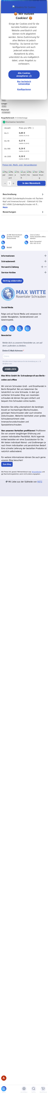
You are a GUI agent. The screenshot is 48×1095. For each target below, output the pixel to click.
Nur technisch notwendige (24, 82)
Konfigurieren (24, 89)
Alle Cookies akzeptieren (23, 74)
